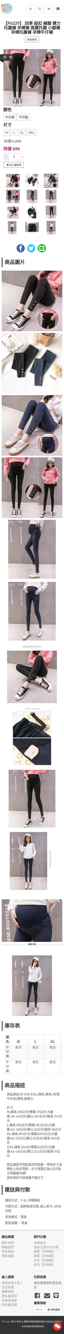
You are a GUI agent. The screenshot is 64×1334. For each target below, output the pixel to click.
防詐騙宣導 (9, 1305)
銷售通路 (8, 1256)
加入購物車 (16, 164)
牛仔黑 (10, 117)
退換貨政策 (9, 1300)
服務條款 (8, 1292)
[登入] (30, 9)
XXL (31, 133)
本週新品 (40, 1243)
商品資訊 (32, 39)
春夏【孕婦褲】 (44, 1256)
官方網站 (8, 1252)
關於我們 (8, 1243)
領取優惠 (55, 1309)
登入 (20, 1283)
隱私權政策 (9, 1296)
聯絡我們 (8, 1247)
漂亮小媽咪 (16, 1321)
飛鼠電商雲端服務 (32, 1326)
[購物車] (49, 9)
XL (22, 133)
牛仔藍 (23, 117)
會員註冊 (8, 1283)
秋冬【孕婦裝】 (44, 1260)
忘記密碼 (8, 1287)
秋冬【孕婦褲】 (44, 1265)
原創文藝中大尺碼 (46, 1247)
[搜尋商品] (39, 9)
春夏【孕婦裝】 (44, 1252)
